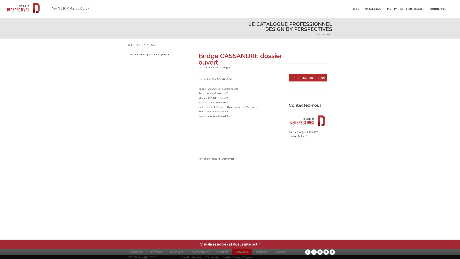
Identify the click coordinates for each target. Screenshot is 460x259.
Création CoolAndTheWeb (238, 257)
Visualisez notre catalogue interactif (230, 244)
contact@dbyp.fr (298, 136)
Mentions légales (191, 257)
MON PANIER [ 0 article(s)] (405, 9)
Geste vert (176, 251)
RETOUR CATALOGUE (142, 44)
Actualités (262, 251)
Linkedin (332, 252)
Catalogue (242, 251)
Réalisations (135, 251)
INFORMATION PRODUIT (310, 77)
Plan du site (211, 257)
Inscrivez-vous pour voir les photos (149, 54)
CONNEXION (438, 9)
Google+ (314, 252)
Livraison (156, 251)
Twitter (326, 252)
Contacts (222, 251)
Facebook (307, 252)
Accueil (280, 251)
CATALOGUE (373, 9)
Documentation (200, 251)
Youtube (320, 252)
